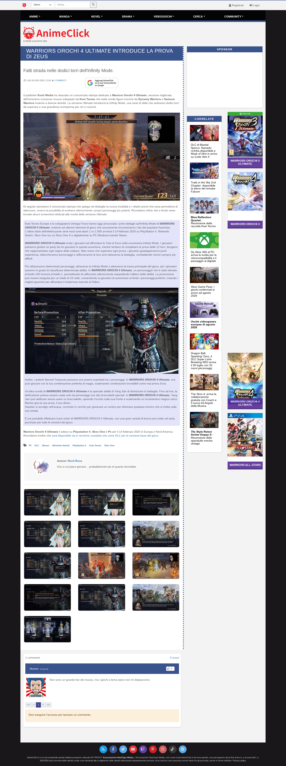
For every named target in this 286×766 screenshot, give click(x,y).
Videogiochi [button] (163, 16)
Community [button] (232, 16)
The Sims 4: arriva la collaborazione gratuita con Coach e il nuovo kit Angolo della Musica (204, 400)
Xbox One (109, 445)
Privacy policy (239, 760)
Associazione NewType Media (118, 757)
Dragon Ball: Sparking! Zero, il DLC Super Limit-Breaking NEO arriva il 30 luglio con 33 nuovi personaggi (203, 361)
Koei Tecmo (95, 445)
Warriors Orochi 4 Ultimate (245, 403)
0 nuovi (174, 657)
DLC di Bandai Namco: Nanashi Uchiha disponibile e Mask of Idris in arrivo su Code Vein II (204, 150)
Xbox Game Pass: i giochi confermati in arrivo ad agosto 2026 (203, 291)
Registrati (237, 5)
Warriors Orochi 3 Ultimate (245, 162)
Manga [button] (64, 16)
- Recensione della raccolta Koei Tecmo (203, 222)
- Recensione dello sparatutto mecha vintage (202, 437)
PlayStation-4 (80, 445)
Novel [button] (96, 16)
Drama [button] (127, 16)
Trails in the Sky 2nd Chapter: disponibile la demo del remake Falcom (203, 187)
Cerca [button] (198, 16)
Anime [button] (33, 16)
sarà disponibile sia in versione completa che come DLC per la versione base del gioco (105, 435)
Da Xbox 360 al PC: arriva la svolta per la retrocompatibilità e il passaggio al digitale (204, 256)
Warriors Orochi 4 (245, 224)
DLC (37, 445)
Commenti (60, 80)
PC (30, 445)
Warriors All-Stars (245, 464)
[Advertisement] (184, 34)
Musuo (46, 445)
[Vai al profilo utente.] (41, 466)
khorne (34, 668)
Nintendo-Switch (61, 445)
